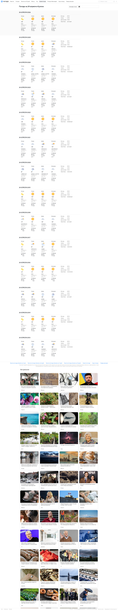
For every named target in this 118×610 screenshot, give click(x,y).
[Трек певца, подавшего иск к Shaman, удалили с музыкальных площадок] (29, 539)
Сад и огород (95, 363)
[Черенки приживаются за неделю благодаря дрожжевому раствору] (49, 441)
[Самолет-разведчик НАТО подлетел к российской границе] (69, 421)
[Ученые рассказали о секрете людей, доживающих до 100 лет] (69, 539)
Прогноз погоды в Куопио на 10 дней (72, 363)
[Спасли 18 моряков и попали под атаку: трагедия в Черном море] (49, 460)
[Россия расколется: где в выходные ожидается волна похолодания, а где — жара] (88, 402)
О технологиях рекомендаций (91, 609)
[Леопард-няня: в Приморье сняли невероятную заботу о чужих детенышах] (88, 421)
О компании (6, 609)
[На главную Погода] (6, 1)
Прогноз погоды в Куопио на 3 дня (18, 363)
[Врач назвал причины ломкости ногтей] (29, 578)
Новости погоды (86, 363)
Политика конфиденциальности (79, 609)
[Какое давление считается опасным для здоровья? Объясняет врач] (69, 382)
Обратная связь (101, 609)
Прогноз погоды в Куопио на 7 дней (54, 363)
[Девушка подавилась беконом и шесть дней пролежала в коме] (49, 539)
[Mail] (2, 1)
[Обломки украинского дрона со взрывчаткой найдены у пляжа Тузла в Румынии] (69, 578)
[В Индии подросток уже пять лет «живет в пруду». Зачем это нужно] (29, 441)
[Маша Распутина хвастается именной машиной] (49, 500)
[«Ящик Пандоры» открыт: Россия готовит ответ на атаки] (69, 500)
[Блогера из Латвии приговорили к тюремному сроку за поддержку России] (29, 500)
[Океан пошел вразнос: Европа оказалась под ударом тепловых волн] (29, 421)
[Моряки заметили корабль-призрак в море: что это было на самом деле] (88, 519)
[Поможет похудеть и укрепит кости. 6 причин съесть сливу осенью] (29, 402)
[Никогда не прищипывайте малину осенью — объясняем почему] (49, 402)
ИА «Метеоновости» (113, 609)
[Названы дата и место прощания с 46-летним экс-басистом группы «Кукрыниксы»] (88, 539)
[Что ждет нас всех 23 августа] (69, 441)
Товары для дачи (104, 363)
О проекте (71, 609)
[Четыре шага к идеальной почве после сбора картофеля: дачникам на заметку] (69, 480)
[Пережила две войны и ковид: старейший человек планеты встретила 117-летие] (88, 441)
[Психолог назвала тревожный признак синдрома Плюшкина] (49, 578)
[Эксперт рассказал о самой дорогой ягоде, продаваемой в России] (49, 421)
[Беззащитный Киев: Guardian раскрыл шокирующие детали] (88, 558)
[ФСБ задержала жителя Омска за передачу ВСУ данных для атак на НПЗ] (49, 480)
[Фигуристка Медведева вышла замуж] (88, 480)
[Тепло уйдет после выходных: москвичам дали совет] (88, 597)
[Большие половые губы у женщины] (88, 500)
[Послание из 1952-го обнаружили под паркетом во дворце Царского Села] (49, 382)
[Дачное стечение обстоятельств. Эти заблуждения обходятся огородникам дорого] (69, 519)
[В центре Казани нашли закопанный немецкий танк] (69, 402)
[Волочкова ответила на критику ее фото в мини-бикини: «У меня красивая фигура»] (49, 519)
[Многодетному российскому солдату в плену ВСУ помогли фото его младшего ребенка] (29, 382)
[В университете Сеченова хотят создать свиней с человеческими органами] (29, 558)
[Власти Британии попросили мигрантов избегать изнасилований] (69, 460)
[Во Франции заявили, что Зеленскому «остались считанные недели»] (88, 382)
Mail (2, 609)
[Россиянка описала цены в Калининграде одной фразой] (29, 480)
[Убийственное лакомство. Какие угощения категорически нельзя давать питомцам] (29, 519)
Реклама (10, 609)
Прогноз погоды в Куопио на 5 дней (36, 363)
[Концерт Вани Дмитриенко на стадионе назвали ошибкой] (69, 558)
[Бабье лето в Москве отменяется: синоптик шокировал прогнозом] (29, 460)
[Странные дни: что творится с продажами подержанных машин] (88, 578)
